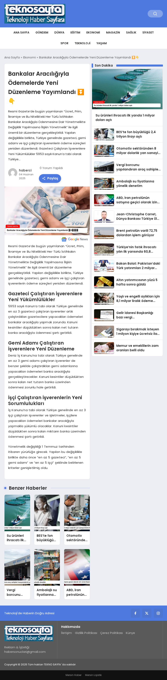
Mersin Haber (73, 675)
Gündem (41, 32)
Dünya (59, 32)
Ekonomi (93, 32)
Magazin (113, 32)
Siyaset (148, 32)
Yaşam (102, 43)
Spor (64, 43)
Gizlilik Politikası (86, 633)
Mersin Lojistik (93, 675)
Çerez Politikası (111, 633)
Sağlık (131, 32)
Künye (130, 633)
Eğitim (75, 32)
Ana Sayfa (21, 32)
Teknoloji (82, 43)
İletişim (66, 633)
